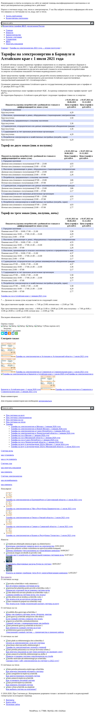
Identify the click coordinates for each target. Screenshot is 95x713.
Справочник (11, 39)
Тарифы (9, 424)
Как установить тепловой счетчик (20, 680)
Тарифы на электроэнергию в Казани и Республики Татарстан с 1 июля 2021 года (40, 535)
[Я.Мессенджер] (2, 333)
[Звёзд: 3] (22, 326)
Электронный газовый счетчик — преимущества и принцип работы (35, 632)
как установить (7, 455)
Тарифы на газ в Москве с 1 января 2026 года (30, 435)
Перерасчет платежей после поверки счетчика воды (28, 590)
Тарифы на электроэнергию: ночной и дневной (26, 647)
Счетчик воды (7, 451)
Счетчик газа (6, 463)
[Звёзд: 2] (14, 326)
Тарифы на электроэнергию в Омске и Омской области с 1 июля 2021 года (37, 517)
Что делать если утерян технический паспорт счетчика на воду (32, 604)
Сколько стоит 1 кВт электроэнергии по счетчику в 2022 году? (32, 661)
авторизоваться (45, 401)
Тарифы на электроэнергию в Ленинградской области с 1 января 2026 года (42, 433)
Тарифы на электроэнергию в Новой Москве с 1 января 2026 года (39, 429)
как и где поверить (9, 459)
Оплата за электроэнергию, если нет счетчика (25, 643)
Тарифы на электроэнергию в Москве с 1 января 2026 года (36, 426)
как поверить (6, 472)
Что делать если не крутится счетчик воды (24, 599)
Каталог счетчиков (14, 37)
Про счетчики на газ (14, 420)
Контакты (10, 700)
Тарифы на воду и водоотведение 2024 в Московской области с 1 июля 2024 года (45, 447)
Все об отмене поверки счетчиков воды (22, 586)
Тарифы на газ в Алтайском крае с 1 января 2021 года (23, 296)
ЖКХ (8, 41)
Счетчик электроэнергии (11, 476)
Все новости (6, 577)
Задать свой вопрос (14, 16)
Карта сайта (11, 702)
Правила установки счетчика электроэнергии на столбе (29, 656)
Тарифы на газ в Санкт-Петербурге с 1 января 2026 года (34, 440)
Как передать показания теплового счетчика (24, 671)
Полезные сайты (13, 704)
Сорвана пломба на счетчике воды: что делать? (26, 595)
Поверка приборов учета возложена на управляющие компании (33, 550)
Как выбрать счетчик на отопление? (21, 689)
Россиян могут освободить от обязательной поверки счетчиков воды (35, 555)
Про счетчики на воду (15, 415)
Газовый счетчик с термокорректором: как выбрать (27, 623)
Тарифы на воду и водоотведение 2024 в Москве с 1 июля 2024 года (40, 444)
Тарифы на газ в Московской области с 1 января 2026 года (35, 438)
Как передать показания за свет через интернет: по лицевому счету (34, 652)
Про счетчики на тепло (15, 422)
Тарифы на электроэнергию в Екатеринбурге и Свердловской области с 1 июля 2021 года (44, 500)
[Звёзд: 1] (5, 326)
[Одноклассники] (9, 333)
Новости (9, 33)
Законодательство (13, 35)
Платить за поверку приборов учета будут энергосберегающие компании (37, 573)
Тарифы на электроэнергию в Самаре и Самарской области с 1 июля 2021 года (39, 526)
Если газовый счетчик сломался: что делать (24, 619)
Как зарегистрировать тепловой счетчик (23, 676)
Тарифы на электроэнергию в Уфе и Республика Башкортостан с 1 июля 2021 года (41, 509)
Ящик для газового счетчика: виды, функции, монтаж (29, 614)
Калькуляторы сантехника (17, 18)
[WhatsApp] (16, 333)
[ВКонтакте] (5, 333)
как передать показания (11, 468)
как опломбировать (9, 480)
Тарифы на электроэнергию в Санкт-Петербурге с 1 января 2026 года (40, 431)
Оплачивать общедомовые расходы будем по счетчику (29, 564)
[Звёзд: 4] (31, 326)
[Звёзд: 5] (39, 326)
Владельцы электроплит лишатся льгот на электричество (30, 546)
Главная (9, 30)
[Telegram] (12, 333)
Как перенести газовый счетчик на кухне (23, 628)
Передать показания (14, 44)
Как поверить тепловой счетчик (19, 685)
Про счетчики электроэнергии (19, 417)
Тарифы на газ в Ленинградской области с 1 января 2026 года (37, 442)
